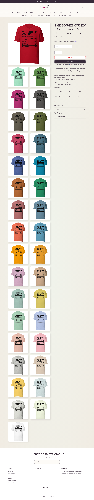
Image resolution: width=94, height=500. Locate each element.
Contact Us (38, 468)
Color (55, 44)
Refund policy (11, 483)
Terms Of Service (12, 476)
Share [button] (57, 101)
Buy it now (70, 62)
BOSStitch (45, 496)
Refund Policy (11, 474)
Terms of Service (12, 480)
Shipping (62, 39)
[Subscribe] (58, 462)
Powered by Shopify (50, 496)
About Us (10, 471)
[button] (9, 7)
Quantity (56, 50)
